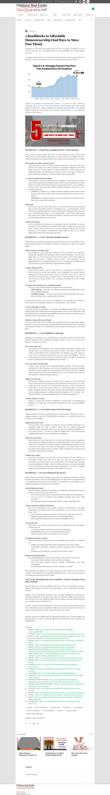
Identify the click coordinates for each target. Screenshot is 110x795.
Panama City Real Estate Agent (34, 713)
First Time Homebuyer (48, 710)
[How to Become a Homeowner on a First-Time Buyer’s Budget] (29, 743)
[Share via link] (38, 723)
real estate (29, 707)
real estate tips (67, 707)
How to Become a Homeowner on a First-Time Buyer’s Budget (28, 754)
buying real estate (55, 707)
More (79, 20)
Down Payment (58, 20)
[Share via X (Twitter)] (30, 723)
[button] (93, 8)
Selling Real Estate (39, 20)
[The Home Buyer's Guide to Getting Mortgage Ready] (55, 743)
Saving (49, 20)
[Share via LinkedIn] (34, 723)
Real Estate (28, 20)
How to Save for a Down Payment (79, 754)
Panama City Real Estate (41, 707)
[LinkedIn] (88, 1)
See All (91, 734)
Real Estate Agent (78, 707)
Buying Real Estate (70, 20)
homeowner (60, 710)
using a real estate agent (33, 710)
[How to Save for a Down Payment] (81, 743)
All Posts (19, 20)
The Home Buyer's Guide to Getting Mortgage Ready (54, 754)
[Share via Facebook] (26, 723)
